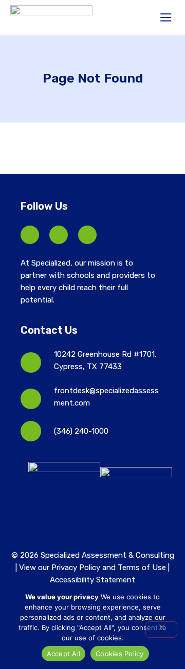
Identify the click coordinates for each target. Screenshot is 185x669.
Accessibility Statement (92, 579)
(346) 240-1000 (81, 431)
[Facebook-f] (30, 235)
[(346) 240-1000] (31, 431)
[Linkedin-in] (58, 235)
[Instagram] (87, 235)
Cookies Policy (120, 654)
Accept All (64, 654)
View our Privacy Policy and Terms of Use (93, 567)
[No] (161, 629)
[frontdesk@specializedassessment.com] (31, 399)
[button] (166, 17)
